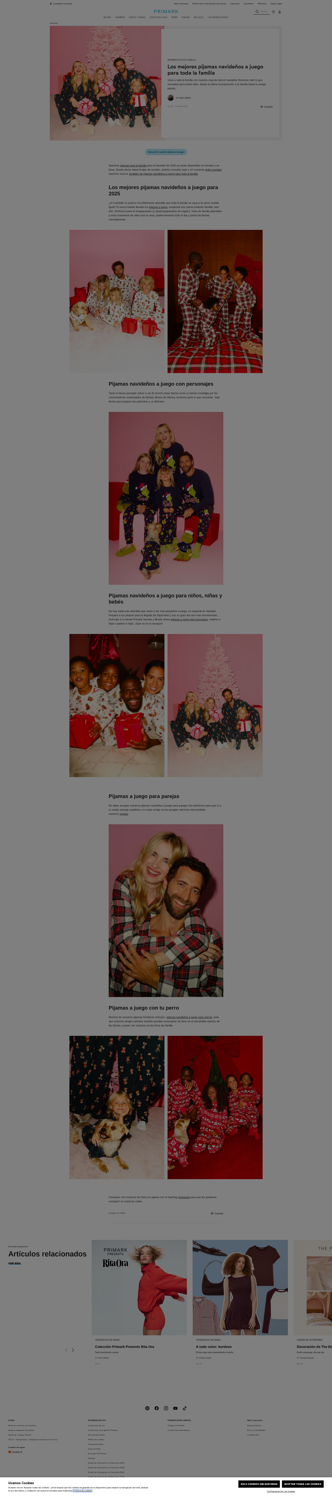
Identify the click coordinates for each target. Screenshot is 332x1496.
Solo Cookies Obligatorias (259, 1484)
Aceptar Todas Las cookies (302, 1484)
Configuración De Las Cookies (281, 1491)
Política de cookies (82, 1491)
